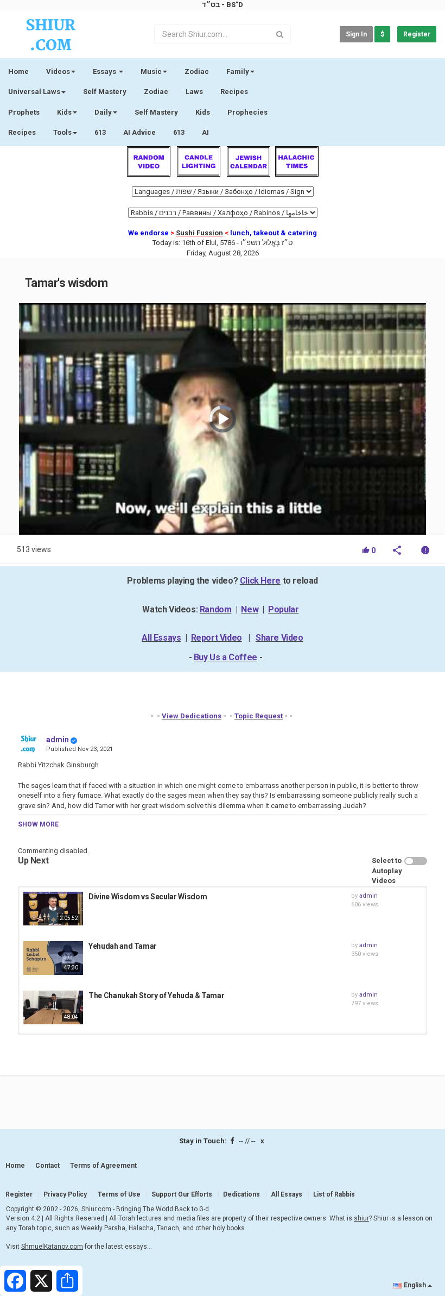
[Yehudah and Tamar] (53, 958)
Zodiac (156, 91)
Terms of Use (119, 1194)
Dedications (241, 1194)
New (249, 609)
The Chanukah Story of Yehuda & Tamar (156, 995)
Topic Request (258, 716)
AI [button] (205, 132)
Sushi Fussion (199, 233)
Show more (38, 824)
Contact (47, 1165)
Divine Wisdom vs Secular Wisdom (147, 896)
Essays (105, 71)
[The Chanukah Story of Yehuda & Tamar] (53, 1007)
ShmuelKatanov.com (52, 1246)
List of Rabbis (334, 1194)
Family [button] (237, 71)
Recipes (234, 91)
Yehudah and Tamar (122, 946)
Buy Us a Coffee (225, 657)
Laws (194, 91)
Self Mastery (104, 91)
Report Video (216, 638)
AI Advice (139, 132)
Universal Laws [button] (34, 91)
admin (57, 739)
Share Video (279, 638)
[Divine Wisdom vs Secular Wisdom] (53, 908)
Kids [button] (64, 112)
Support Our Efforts (181, 1194)
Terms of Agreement (103, 1165)
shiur (361, 1218)
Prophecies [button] (247, 112)
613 (100, 132)
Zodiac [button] (197, 71)
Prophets (24, 112)
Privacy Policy (65, 1194)
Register (416, 34)
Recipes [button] (22, 132)
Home (18, 71)
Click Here (260, 580)
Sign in (356, 34)
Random (216, 609)
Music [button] (151, 71)
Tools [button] (62, 132)
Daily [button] (103, 112)
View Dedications (191, 716)
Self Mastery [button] (156, 112)
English (415, 1285)
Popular (283, 609)
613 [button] (179, 132)
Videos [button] (58, 71)
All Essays (161, 638)
